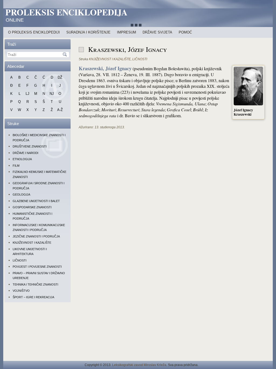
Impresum (126, 32)
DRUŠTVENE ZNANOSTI (30, 146)
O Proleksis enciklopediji (34, 32)
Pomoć (185, 32)
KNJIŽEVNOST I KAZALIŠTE (32, 242)
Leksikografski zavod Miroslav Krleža (139, 365)
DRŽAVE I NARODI (25, 153)
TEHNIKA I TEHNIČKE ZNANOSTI (35, 284)
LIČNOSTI (19, 260)
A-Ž (60, 110)
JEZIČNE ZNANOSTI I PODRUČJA (36, 236)
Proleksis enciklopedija (66, 12)
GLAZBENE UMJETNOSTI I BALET (36, 201)
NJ (52, 94)
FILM (16, 165)
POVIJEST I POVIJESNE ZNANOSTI (37, 266)
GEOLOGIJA (21, 194)
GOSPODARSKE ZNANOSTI (32, 207)
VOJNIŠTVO (21, 290)
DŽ (60, 77)
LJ (27, 94)
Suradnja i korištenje (88, 32)
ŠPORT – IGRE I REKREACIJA (33, 297)
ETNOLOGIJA (22, 159)
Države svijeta (157, 32)
